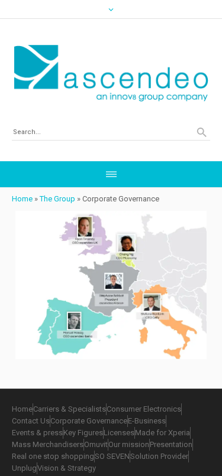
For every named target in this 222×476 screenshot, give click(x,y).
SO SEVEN (112, 456)
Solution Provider (159, 456)
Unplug (24, 468)
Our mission (128, 444)
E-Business (147, 420)
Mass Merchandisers (47, 444)
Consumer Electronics (144, 409)
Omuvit (96, 444)
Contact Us (31, 420)
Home (22, 198)
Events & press (37, 432)
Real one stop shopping (53, 456)
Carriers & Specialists (69, 409)
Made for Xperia (162, 432)
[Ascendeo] (111, 73)
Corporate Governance (88, 420)
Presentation (171, 444)
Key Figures (83, 432)
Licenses (119, 432)
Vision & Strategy (66, 468)
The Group (57, 198)
